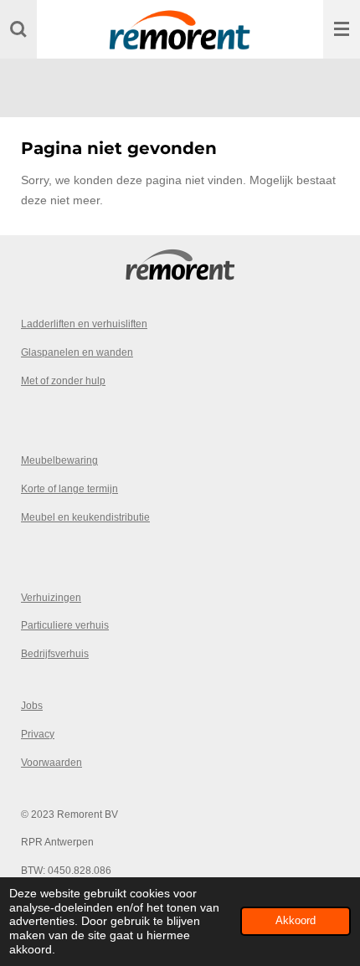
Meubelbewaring (59, 460)
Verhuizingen (51, 597)
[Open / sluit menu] (341, 29)
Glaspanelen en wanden (77, 352)
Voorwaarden (51, 762)
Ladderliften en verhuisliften (84, 323)
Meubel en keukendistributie (85, 516)
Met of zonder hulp (63, 380)
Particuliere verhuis (65, 624)
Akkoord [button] (295, 921)
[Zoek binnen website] (18, 29)
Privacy (37, 733)
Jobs (32, 705)
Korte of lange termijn (69, 488)
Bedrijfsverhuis (55, 653)
